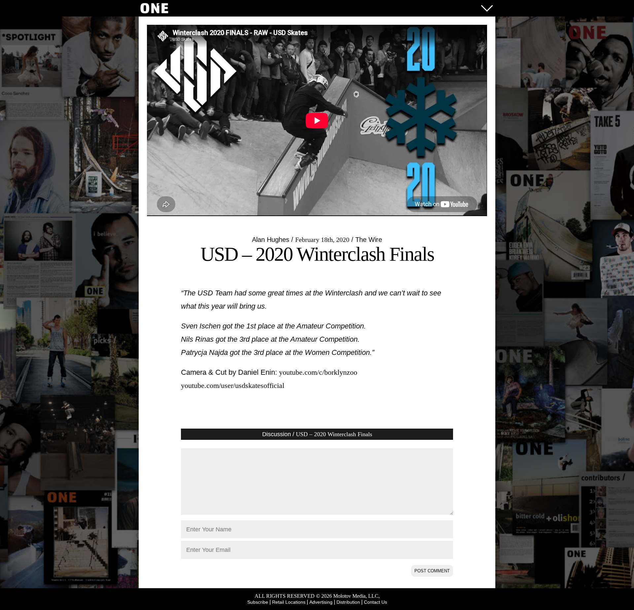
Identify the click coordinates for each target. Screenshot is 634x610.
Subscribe (257, 602)
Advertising (321, 602)
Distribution (348, 602)
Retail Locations (288, 602)
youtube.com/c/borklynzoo (318, 372)
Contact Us (375, 602)
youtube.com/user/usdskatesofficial (232, 385)
